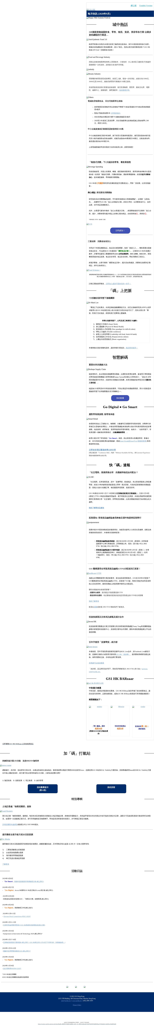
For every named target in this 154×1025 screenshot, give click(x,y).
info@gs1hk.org (66, 1001)
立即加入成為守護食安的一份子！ (118, 284)
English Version (145, 6)
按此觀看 (120, 398)
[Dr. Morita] (77, 839)
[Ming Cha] (120, 715)
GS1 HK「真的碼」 (123, 654)
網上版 (134, 6)
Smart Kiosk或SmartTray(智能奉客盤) (133, 441)
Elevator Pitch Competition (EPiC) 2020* (17, 916)
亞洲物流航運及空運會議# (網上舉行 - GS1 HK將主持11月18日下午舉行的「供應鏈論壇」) (34, 942)
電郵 (95, 607)
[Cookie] (141, 715)
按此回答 (111, 787)
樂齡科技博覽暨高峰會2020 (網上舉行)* (17, 951)
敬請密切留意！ (132, 348)
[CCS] (120, 224)
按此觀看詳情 (124, 90)
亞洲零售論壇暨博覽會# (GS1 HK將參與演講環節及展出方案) (24, 925)
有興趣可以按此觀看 (96, 663)
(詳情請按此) (115, 113)
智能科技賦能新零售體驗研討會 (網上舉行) (29, 881)
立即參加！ (120, 231)
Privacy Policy (77, 1005)
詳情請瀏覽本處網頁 (10, 824)
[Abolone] (98, 715)
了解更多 (5, 864)
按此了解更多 (94, 601)
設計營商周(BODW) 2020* (12, 968)
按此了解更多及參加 (96, 508)
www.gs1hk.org (77, 1001)
